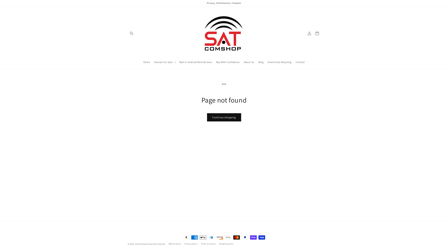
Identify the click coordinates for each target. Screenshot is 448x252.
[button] (131, 33)
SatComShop (141, 244)
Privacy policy (190, 244)
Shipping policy (226, 244)
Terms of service (208, 244)
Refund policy (175, 244)
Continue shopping (224, 117)
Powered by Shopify (156, 244)
